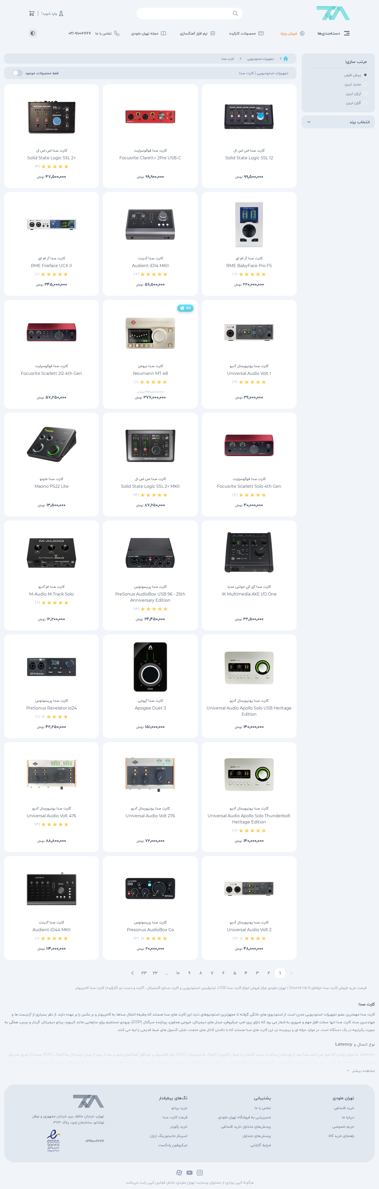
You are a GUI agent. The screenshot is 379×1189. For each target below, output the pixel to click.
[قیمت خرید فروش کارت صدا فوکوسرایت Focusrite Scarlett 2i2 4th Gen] (51, 332)
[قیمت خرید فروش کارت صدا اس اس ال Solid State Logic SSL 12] (249, 116)
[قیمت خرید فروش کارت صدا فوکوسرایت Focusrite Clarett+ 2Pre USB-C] (150, 116)
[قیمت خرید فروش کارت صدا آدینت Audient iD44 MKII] (51, 888)
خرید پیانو (179, 1107)
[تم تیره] (33, 33)
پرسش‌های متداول (256, 1135)
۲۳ (144, 973)
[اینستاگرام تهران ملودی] (200, 1173)
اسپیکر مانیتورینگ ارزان (168, 1135)
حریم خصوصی (343, 1126)
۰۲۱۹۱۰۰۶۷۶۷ (94, 1140)
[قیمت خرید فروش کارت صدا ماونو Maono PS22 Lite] (51, 445)
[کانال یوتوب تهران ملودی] (189, 1173)
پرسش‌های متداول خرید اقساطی (246, 1126)
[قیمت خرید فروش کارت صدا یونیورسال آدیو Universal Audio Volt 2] (249, 888)
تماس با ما (262, 1107)
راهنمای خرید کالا (341, 1135)
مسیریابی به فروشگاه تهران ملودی (244, 1117)
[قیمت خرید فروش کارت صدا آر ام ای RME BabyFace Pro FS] (249, 224)
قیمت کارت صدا (175, 1117)
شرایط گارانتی (260, 1145)
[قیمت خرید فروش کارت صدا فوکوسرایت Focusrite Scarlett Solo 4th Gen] (249, 445)
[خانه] (285, 58)
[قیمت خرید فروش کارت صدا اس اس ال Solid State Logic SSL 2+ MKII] (150, 445)
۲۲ (155, 973)
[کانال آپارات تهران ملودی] (179, 1173)
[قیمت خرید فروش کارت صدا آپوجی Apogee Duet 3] (150, 667)
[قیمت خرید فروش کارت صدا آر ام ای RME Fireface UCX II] (51, 224)
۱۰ (178, 973)
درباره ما (348, 1117)
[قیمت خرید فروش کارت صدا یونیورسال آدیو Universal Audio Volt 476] (51, 774)
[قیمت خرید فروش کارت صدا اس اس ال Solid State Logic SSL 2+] (51, 116)
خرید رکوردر (178, 1126)
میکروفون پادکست (172, 1145)
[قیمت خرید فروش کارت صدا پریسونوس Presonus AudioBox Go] (150, 888)
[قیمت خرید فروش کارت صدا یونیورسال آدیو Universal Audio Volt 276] (150, 774)
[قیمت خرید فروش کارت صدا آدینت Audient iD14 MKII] (150, 224)
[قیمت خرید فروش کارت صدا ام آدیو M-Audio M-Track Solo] (51, 553)
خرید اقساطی (344, 1107)
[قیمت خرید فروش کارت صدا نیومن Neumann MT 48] (150, 332)
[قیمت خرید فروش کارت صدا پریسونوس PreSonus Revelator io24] (51, 667)
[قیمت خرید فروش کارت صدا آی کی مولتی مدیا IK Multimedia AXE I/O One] (249, 553)
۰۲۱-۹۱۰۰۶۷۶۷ (80, 33)
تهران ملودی (343, 1097)
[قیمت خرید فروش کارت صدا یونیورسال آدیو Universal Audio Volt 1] (249, 332)
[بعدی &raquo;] (132, 973)
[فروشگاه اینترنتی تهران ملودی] (333, 13)
